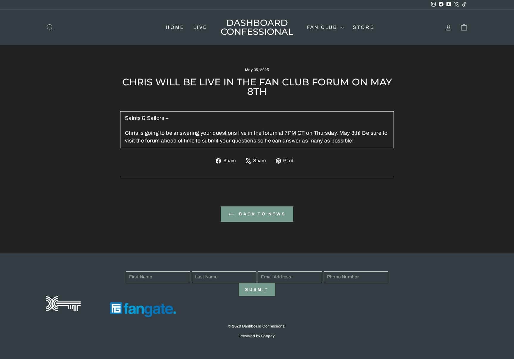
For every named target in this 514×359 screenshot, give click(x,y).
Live (200, 27)
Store (363, 27)
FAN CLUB (323, 27)
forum (270, 133)
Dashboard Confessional (257, 27)
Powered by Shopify (257, 336)
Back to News (261, 214)
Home (175, 27)
